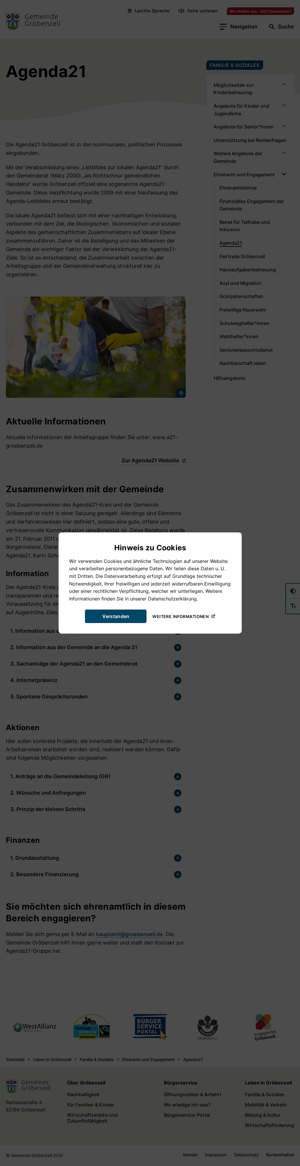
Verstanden (115, 616)
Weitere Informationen (180, 616)
